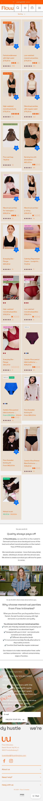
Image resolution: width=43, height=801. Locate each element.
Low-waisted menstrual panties (31, 56)
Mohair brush (8, 512)
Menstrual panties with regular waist (31, 107)
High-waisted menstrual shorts (9, 107)
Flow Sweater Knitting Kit (29, 411)
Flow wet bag (8, 157)
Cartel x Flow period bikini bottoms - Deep (31, 361)
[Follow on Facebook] (4, 761)
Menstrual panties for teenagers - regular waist (10, 209)
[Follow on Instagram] (11, 761)
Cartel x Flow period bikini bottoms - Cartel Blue (10, 411)
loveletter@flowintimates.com (14, 755)
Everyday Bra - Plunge (8, 260)
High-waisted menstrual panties (10, 310)
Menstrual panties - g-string (31, 209)
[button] (25, 8)
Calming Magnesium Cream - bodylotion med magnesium (32, 260)
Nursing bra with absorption (30, 158)
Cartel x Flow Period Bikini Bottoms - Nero (31, 462)
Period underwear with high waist (10, 56)
